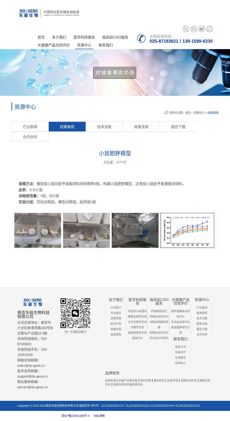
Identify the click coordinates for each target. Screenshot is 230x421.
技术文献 (104, 127)
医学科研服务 (137, 301)
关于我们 (116, 300)
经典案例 (213, 112)
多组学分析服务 (137, 311)
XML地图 (99, 415)
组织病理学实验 (137, 332)
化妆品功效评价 (180, 322)
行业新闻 (30, 127)
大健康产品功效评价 (181, 301)
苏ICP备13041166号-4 (75, 415)
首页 (41, 37)
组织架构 (116, 334)
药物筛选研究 (159, 311)
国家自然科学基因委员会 (128, 384)
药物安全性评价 (159, 332)
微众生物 (145, 380)
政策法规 (141, 127)
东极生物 (110, 380)
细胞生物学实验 (137, 316)
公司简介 (116, 307)
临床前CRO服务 (159, 301)
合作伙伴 (30, 137)
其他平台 (137, 338)
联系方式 (180, 347)
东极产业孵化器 (128, 380)
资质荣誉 (116, 318)
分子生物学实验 (137, 322)
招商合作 (180, 352)
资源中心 (199, 112)
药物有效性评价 (159, 316)
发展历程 (116, 329)
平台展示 (116, 313)
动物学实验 (137, 327)
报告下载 (178, 127)
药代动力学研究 (159, 338)
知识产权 (116, 323)
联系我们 (180, 339)
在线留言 (180, 357)
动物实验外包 (189, 380)
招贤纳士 (180, 363)
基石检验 (159, 380)
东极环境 (172, 380)
